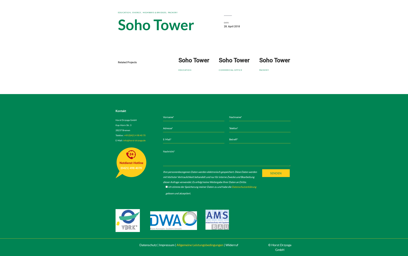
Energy (136, 12)
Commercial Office (230, 70)
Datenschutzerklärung (244, 186)
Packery (173, 12)
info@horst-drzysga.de (134, 140)
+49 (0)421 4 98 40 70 (135, 135)
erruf (232, 245)
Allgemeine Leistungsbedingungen (200, 245)
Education (124, 12)
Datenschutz (148, 245)
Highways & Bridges (154, 12)
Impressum (166, 245)
